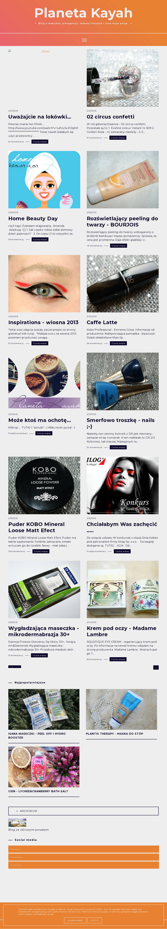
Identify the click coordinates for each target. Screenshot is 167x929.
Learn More (75, 920)
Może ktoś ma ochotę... (39, 420)
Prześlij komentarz (18, 433)
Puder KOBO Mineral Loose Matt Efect (36, 527)
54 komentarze (16, 141)
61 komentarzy (94, 137)
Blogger (15, 849)
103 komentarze (16, 551)
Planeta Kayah (83, 13)
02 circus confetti (111, 117)
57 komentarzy (16, 343)
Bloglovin (16, 865)
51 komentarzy (16, 655)
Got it (95, 920)
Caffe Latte (102, 322)
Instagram (17, 857)
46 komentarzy (95, 245)
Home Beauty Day (33, 218)
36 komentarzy (16, 239)
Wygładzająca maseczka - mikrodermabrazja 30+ (43, 631)
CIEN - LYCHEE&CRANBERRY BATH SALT (38, 791)
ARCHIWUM (28, 811)
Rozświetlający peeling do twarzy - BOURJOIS (122, 221)
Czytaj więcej (40, 141)
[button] (83, 40)
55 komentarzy (95, 659)
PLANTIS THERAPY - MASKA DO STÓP (114, 733)
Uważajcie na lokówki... (39, 117)
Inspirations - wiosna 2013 (43, 322)
